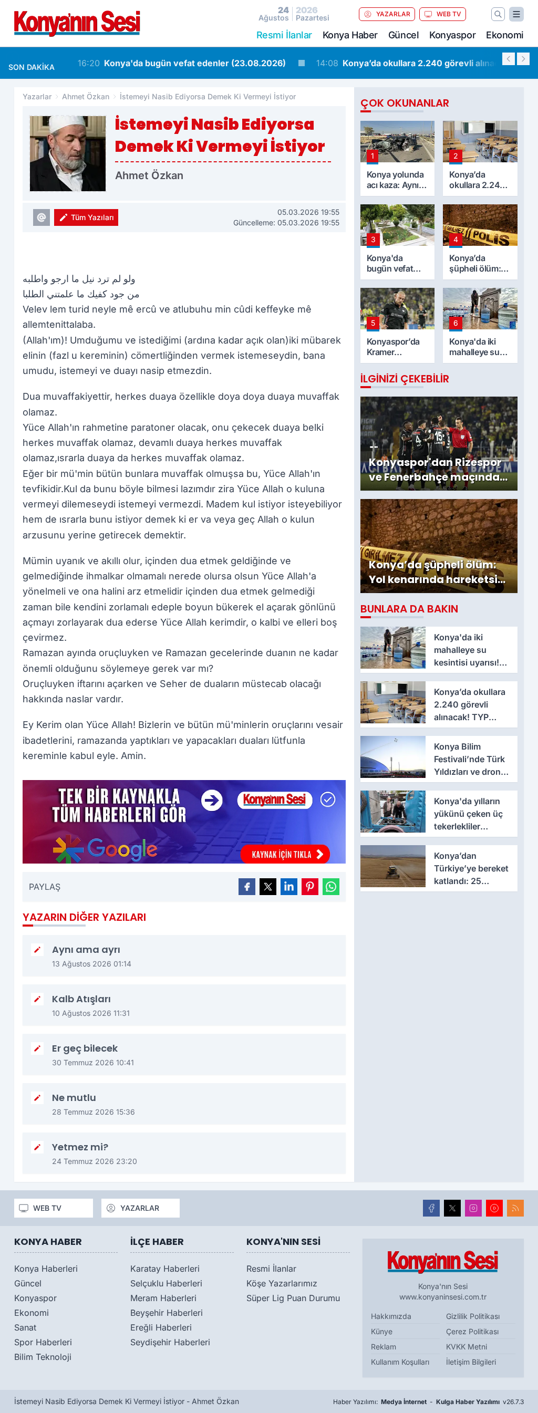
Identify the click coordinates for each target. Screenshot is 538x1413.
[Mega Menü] (516, 14)
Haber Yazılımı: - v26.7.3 (428, 1402)
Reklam (383, 1346)
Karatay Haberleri (165, 1268)
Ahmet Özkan (85, 96)
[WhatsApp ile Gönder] (331, 886)
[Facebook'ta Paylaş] (247, 886)
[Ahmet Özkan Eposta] (41, 217)
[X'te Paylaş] (268, 886)
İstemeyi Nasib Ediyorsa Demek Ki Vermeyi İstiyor (208, 96)
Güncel (403, 34)
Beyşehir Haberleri (166, 1312)
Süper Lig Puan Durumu (293, 1298)
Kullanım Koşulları (400, 1361)
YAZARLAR (393, 14)
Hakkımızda (391, 1316)
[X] (452, 1208)
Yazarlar (37, 96)
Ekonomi (505, 34)
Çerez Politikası (472, 1331)
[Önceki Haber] (508, 59)
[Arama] (498, 14)
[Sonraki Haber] (523, 59)
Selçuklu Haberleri (166, 1283)
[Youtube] (494, 1208)
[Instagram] (473, 1208)
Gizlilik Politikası (473, 1316)
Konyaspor (452, 34)
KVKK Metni (466, 1346)
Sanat (25, 1327)
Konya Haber (350, 34)
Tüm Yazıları (92, 217)
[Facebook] (431, 1208)
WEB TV (449, 14)
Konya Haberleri (46, 1268)
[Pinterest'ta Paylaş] (310, 886)
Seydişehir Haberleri (170, 1342)
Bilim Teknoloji (42, 1357)
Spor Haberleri (43, 1342)
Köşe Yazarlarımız (281, 1283)
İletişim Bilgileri (471, 1361)
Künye (381, 1331)
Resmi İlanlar (271, 1268)
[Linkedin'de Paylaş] (289, 886)
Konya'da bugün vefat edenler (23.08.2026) (172, 63)
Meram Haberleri (163, 1298)
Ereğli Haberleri (161, 1327)
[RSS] (515, 1208)
